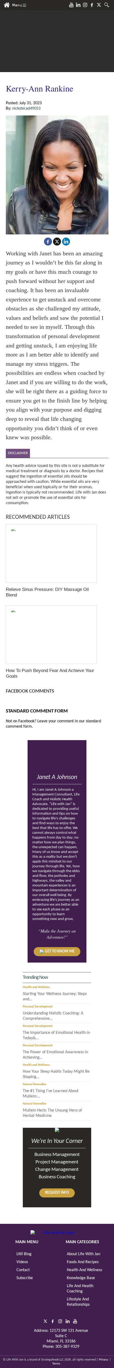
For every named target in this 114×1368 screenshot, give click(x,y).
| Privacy (102, 1359)
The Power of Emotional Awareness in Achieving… (55, 1055)
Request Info (57, 1193)
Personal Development (37, 1006)
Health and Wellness (36, 987)
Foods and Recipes (83, 1262)
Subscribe (24, 1278)
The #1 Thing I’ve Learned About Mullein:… (50, 1093)
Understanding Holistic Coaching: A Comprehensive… (53, 1016)
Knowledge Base (81, 1278)
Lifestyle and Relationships (78, 1302)
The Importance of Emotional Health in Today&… (56, 1035)
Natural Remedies (34, 1084)
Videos (22, 1262)
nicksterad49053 (26, 108)
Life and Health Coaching (80, 1289)
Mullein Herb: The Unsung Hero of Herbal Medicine (52, 1113)
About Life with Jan (83, 1254)
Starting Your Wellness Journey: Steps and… (55, 996)
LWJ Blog (24, 1254)
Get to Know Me (59, 952)
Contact (23, 1270)
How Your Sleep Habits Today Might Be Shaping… (56, 1074)
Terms (56, 1363)
